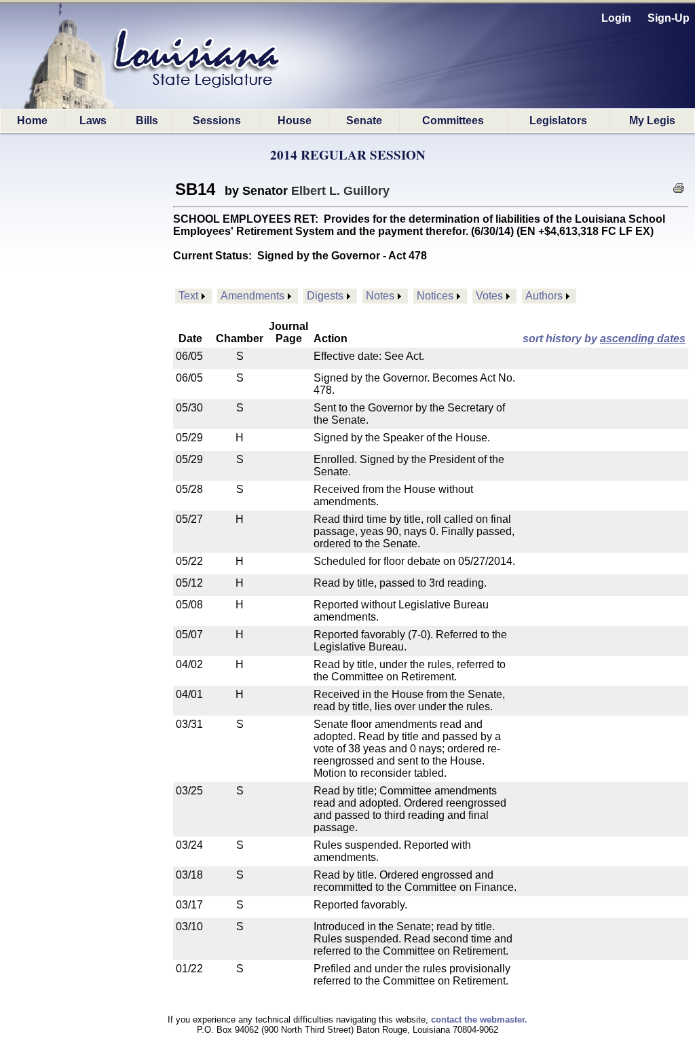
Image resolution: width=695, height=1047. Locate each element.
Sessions (217, 120)
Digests (325, 295)
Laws (93, 120)
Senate (364, 120)
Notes (380, 295)
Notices (435, 295)
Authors (544, 295)
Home (32, 120)
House (295, 120)
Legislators (558, 120)
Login (616, 18)
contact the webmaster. (479, 1019)
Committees (453, 120)
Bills (147, 120)
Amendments (252, 295)
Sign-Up (668, 18)
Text (188, 295)
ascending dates (642, 338)
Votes (489, 295)
